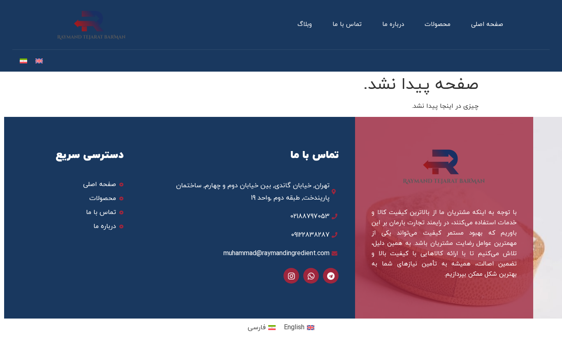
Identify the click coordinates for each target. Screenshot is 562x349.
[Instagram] (291, 276)
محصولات (438, 24)
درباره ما (393, 24)
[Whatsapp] (311, 276)
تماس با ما (347, 24)
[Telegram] (331, 276)
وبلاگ (304, 24)
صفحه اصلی (487, 24)
